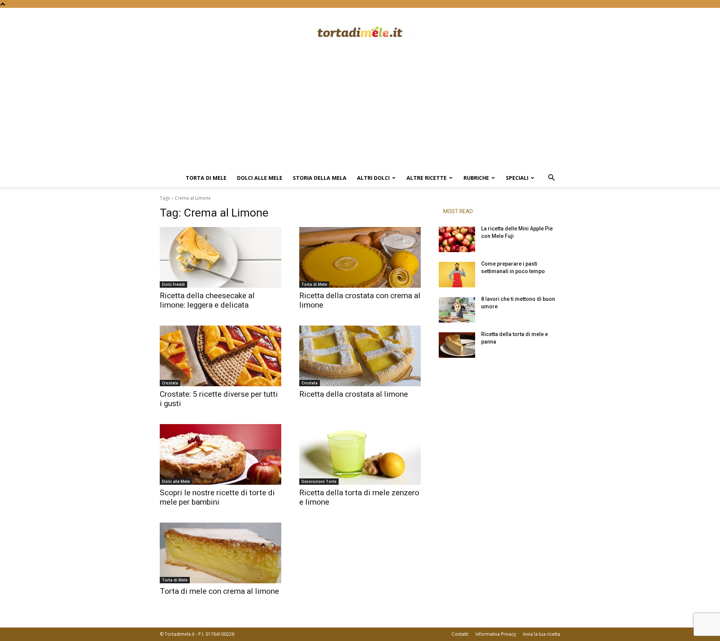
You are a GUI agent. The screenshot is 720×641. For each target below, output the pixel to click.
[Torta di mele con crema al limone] (220, 553)
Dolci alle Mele (259, 177)
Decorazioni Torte (319, 481)
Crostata (170, 382)
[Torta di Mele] (360, 32)
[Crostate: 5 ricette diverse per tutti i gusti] (220, 356)
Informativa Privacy (496, 634)
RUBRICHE (476, 177)
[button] (551, 178)
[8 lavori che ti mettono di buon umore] (457, 310)
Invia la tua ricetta (541, 634)
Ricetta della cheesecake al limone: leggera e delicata (207, 300)
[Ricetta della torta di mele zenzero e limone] (360, 454)
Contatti (460, 634)
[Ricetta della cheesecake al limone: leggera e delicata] (220, 257)
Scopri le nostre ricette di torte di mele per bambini (217, 497)
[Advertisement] (360, 112)
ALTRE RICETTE (426, 177)
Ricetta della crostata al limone (353, 394)
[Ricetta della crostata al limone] (360, 356)
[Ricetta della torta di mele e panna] (457, 345)
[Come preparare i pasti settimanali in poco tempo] (457, 274)
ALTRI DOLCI (373, 177)
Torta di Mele (206, 177)
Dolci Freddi (173, 284)
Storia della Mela (319, 177)
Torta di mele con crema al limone (219, 591)
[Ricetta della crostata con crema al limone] (360, 257)
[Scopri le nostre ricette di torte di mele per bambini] (220, 454)
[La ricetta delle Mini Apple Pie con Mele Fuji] (457, 239)
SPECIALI (517, 177)
